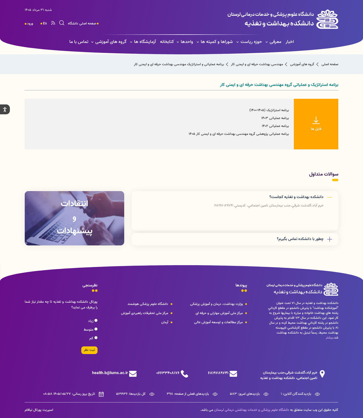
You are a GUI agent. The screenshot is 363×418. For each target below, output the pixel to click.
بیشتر (329, 337)
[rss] (53, 24)
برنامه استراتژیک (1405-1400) (269, 110)
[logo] (248, 19)
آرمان (164, 322)
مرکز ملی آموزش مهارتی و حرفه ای (219, 313)
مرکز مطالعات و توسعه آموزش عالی (218, 322)
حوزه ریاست (251, 42)
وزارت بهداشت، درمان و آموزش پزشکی (216, 304)
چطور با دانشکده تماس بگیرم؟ (300, 239)
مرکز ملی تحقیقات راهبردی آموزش (144, 313)
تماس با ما (78, 42)
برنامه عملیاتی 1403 (275, 118)
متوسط (89, 330)
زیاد (91, 321)
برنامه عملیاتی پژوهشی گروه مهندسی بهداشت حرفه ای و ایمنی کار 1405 (239, 134)
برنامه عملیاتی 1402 (275, 126)
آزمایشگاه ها (145, 42)
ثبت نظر (89, 350)
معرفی (275, 42)
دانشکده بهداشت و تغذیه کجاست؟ (296, 197)
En (45, 23)
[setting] (5, 109)
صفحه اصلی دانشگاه (82, 23)
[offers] (74, 218)
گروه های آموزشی (110, 42)
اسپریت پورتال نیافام (39, 410)
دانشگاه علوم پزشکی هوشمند (147, 304)
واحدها (187, 42)
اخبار (289, 42)
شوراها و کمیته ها (217, 42)
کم (91, 338)
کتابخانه (167, 42)
